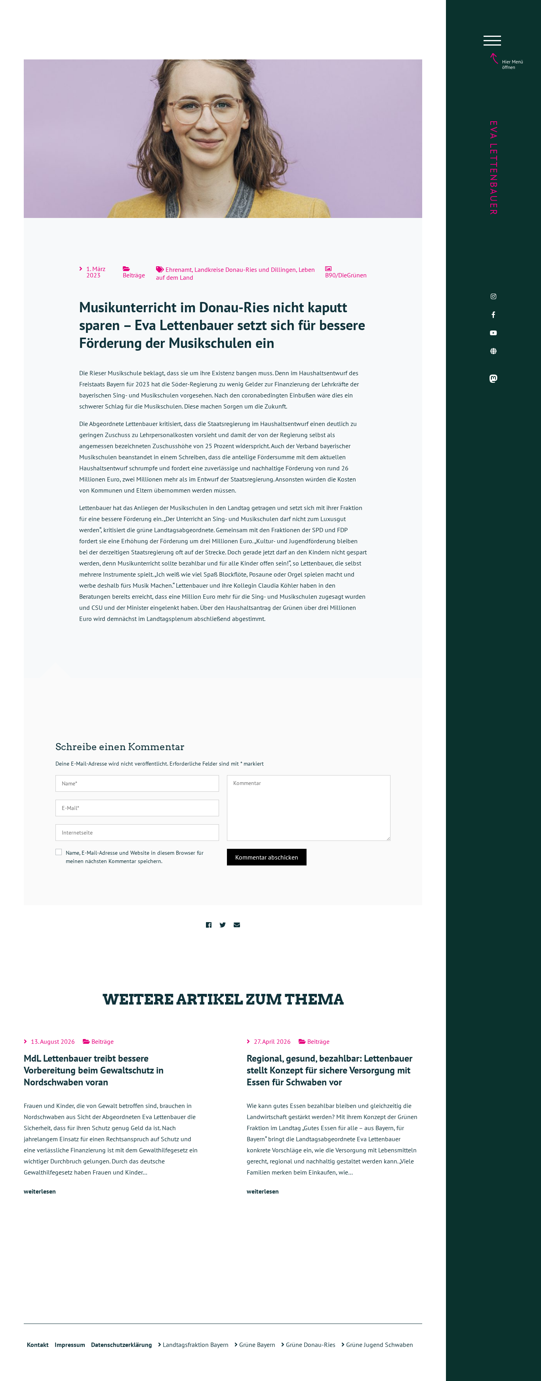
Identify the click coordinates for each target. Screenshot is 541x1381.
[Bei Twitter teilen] (222, 925)
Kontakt (38, 1345)
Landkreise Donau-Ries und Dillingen (245, 269)
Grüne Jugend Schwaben (379, 1345)
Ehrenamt (179, 269)
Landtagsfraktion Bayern (195, 1345)
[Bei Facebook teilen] (208, 925)
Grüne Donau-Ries (309, 1345)
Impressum (70, 1345)
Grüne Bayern (256, 1345)
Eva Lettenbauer (494, 168)
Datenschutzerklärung (121, 1345)
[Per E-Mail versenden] (237, 925)
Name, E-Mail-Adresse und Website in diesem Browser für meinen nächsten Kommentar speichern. (135, 857)
